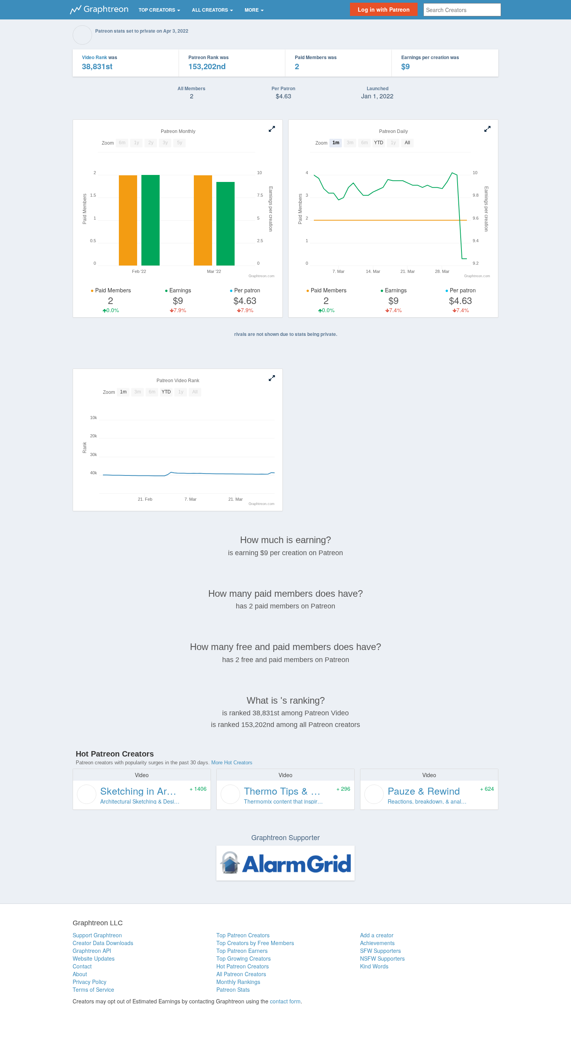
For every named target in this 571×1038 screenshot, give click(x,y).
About (80, 974)
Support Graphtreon (97, 935)
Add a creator (376, 935)
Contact (82, 966)
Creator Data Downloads (103, 943)
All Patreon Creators (241, 974)
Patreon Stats (233, 989)
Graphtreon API (92, 950)
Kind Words (374, 966)
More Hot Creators (231, 762)
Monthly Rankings (238, 982)
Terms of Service (93, 989)
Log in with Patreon (384, 9)
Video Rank (94, 57)
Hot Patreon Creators (242, 966)
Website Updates (94, 958)
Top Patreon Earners (242, 950)
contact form (285, 1001)
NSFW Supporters (382, 958)
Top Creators (157, 9)
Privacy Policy (89, 982)
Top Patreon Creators (243, 935)
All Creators (210, 9)
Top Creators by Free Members (255, 943)
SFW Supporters (380, 950)
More (252, 9)
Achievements (377, 943)
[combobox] (462, 9)
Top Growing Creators (243, 958)
